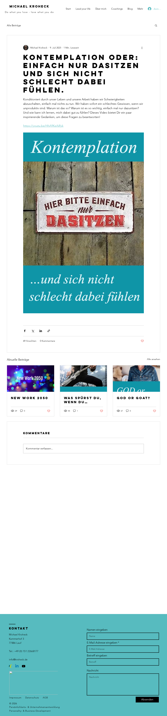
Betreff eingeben (97, 655)
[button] (156, 25)
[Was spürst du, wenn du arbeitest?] (83, 378)
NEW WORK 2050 (29, 398)
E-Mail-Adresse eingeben (102, 642)
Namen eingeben (97, 629)
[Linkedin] (17, 666)
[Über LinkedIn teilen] (40, 330)
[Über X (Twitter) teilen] (32, 330)
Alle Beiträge (14, 25)
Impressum (15, 697)
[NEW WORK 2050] (30, 378)
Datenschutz (32, 697)
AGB (45, 697)
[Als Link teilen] (48, 330)
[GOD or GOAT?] (136, 378)
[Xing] (10, 666)
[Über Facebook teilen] (24, 330)
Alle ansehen (153, 359)
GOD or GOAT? (133, 398)
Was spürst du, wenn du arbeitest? (83, 400)
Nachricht (93, 670)
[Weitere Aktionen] (142, 48)
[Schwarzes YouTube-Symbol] (24, 666)
